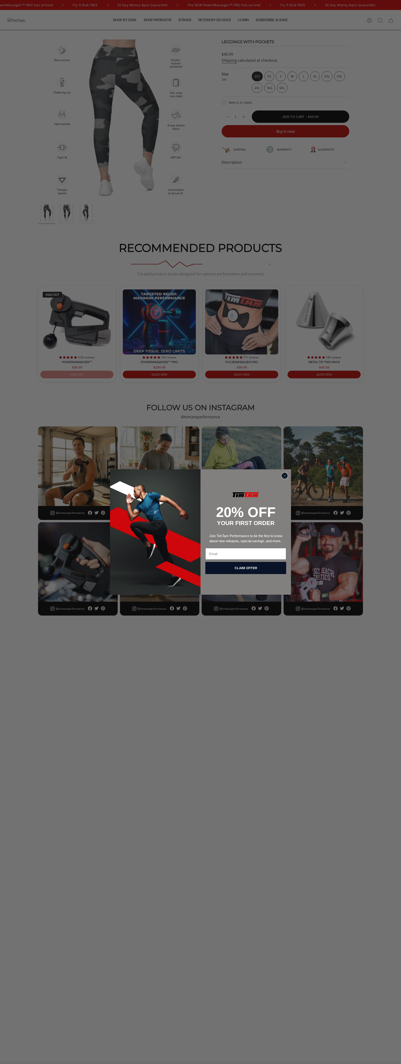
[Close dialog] (285, 476)
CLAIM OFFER (246, 568)
